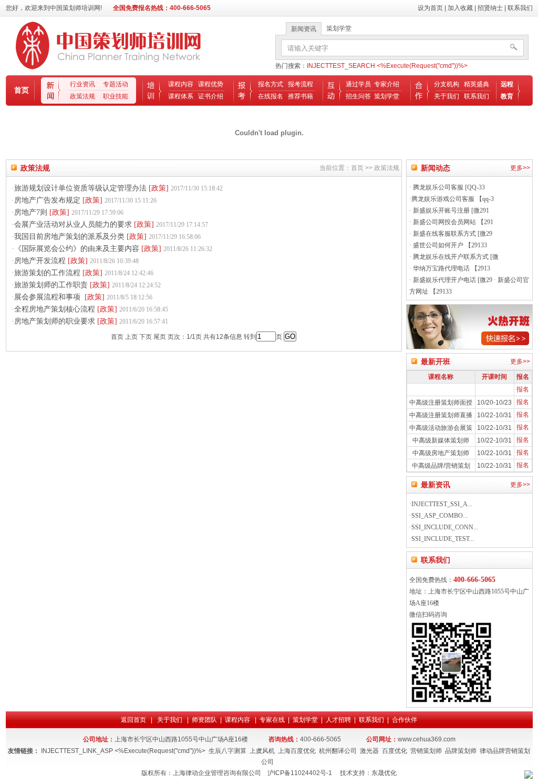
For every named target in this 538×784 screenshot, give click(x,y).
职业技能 (115, 96)
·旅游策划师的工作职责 (86, 285)
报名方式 (270, 84)
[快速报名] (469, 347)
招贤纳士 (490, 8)
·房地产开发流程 (75, 261)
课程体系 (180, 96)
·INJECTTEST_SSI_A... (440, 504)
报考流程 (300, 84)
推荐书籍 (300, 96)
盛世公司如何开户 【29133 (449, 245)
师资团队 (204, 719)
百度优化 (394, 751)
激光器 (369, 751)
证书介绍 (210, 96)
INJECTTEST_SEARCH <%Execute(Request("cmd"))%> (387, 65)
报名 (522, 389)
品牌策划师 (461, 751)
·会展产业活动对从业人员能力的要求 (110, 224)
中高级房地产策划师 (440, 453)
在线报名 (270, 96)
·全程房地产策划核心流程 (90, 309)
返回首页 (134, 719)
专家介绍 (386, 84)
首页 (21, 90)
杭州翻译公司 (338, 751)
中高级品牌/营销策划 (441, 465)
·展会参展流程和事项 (82, 297)
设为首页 (430, 8)
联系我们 (520, 8)
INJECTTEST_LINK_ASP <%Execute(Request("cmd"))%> (123, 751)
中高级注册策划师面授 (440, 402)
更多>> (520, 168)
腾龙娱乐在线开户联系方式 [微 (455, 256)
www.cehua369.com (427, 739)
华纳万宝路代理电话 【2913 (450, 268)
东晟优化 (384, 773)
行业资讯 (82, 84)
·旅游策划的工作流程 (82, 273)
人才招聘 (338, 719)
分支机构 (446, 84)
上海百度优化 (297, 751)
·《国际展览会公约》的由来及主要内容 (112, 249)
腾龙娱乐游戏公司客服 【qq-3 (452, 199)
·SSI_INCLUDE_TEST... (441, 538)
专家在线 (272, 719)
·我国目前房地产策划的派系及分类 (106, 236)
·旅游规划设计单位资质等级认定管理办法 (117, 188)
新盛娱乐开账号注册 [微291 (450, 210)
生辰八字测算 (227, 751)
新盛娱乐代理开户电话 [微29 (451, 280)
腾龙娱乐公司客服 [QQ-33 (448, 187)
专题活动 (115, 84)
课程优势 (210, 84)
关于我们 (446, 96)
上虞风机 (262, 751)
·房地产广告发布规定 (84, 200)
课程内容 (180, 84)
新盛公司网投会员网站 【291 (452, 222)
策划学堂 (386, 96)
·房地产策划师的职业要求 (90, 321)
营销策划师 (426, 751)
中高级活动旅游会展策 (440, 427)
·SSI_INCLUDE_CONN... (443, 527)
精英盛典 (476, 84)
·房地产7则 (67, 212)
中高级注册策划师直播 (440, 415)
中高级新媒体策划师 (440, 440)
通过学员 (358, 84)
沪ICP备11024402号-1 (299, 773)
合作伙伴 (404, 719)
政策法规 (82, 96)
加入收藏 (460, 8)
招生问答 (358, 96)
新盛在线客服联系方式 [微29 (451, 233)
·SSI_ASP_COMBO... (438, 515)
